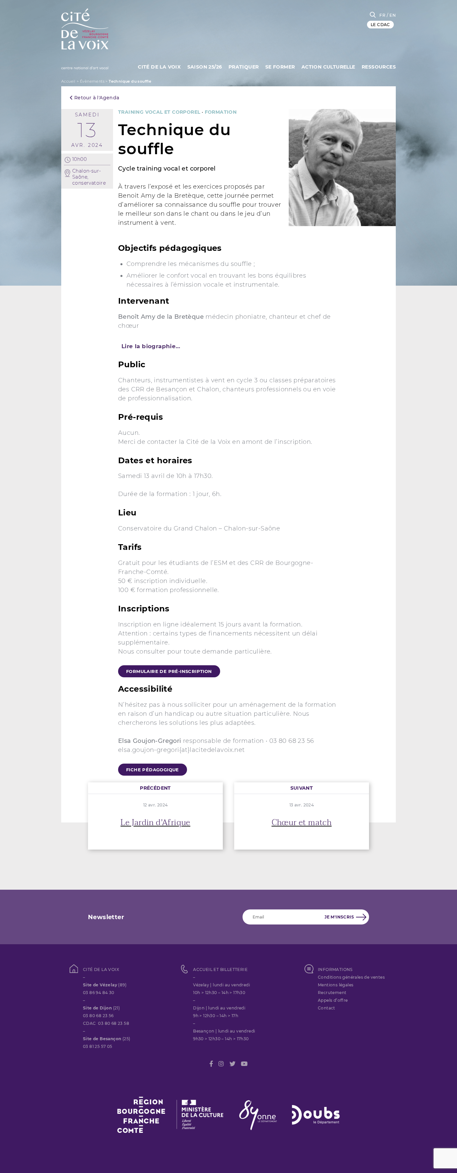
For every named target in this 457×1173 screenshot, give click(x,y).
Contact (326, 1007)
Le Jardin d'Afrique (155, 822)
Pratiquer (244, 67)
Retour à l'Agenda (96, 98)
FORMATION (221, 112)
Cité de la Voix (159, 67)
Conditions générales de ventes (351, 977)
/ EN (391, 15)
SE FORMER (280, 67)
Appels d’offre (333, 1000)
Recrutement (332, 992)
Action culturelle (328, 67)
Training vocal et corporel (159, 112)
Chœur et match (302, 822)
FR (382, 15)
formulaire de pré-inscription (169, 671)
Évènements (92, 81)
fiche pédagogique (152, 769)
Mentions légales (335, 984)
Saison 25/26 (204, 67)
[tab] (228, 346)
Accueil (68, 81)
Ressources (379, 67)
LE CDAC (380, 24)
